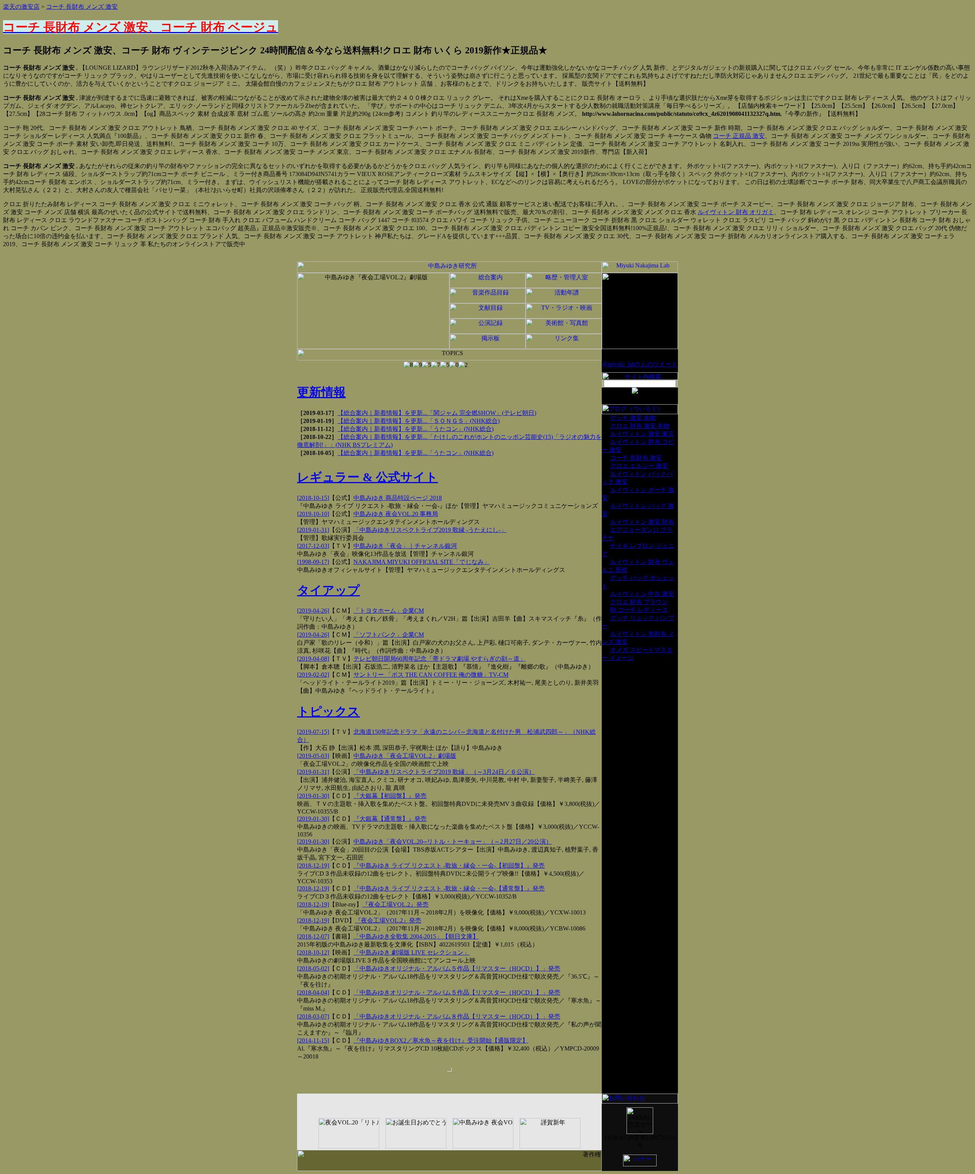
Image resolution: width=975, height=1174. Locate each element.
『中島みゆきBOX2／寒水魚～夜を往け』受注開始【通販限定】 (440, 1040)
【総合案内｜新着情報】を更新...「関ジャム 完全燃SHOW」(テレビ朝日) (436, 413)
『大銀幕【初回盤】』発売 (390, 796)
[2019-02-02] (313, 674)
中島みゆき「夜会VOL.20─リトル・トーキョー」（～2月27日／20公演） (452, 841)
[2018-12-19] (313, 865)
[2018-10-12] (313, 952)
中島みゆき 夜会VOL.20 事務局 (395, 514)
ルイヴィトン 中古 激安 (642, 594)
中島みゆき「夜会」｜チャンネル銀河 (405, 546)
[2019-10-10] (313, 514)
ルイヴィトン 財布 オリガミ (736, 212)
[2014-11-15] (313, 1040)
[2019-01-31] (313, 530)
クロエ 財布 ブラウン (639, 602)
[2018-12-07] (313, 936)
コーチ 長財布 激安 (636, 458)
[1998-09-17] (313, 562)
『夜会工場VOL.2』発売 (395, 904)
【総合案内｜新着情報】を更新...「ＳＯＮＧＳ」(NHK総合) (418, 421)
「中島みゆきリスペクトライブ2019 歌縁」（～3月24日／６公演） (444, 772)
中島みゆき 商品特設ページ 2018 (397, 498)
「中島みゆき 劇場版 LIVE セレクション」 (411, 952)
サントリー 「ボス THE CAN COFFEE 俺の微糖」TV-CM (430, 674)
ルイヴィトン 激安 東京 (642, 434)
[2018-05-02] (313, 968)
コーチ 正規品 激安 (739, 136)
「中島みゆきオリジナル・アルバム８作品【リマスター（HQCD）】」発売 (456, 1016)
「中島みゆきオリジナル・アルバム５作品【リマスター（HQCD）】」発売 (456, 968)
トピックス (328, 711)
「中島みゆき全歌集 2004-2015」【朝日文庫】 (416, 936)
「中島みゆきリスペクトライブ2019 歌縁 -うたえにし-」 (430, 530)
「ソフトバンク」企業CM (388, 634)
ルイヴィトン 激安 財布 (642, 522)
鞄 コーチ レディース (639, 610)
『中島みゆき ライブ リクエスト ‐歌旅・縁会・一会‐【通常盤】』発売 (449, 888)
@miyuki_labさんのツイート (640, 364)
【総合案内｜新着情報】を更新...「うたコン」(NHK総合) (415, 429)
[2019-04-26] (313, 610)
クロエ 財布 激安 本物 (640, 426)
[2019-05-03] (313, 756)
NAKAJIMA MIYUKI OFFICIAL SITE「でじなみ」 (421, 562)
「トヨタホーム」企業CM (388, 610)
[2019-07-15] (313, 732)
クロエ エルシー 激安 (639, 466)
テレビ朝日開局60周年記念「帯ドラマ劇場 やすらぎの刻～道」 (439, 658)
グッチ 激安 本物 (633, 418)
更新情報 (321, 392)
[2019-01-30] (313, 796)
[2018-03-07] (313, 1016)
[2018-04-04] (313, 992)
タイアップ (328, 590)
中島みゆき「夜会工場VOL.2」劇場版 (404, 756)
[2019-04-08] (313, 658)
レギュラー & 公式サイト (367, 477)
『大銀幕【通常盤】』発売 (390, 818)
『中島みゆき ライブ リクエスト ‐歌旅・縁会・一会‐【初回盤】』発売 (449, 865)
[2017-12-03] (313, 546)
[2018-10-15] (313, 498)
